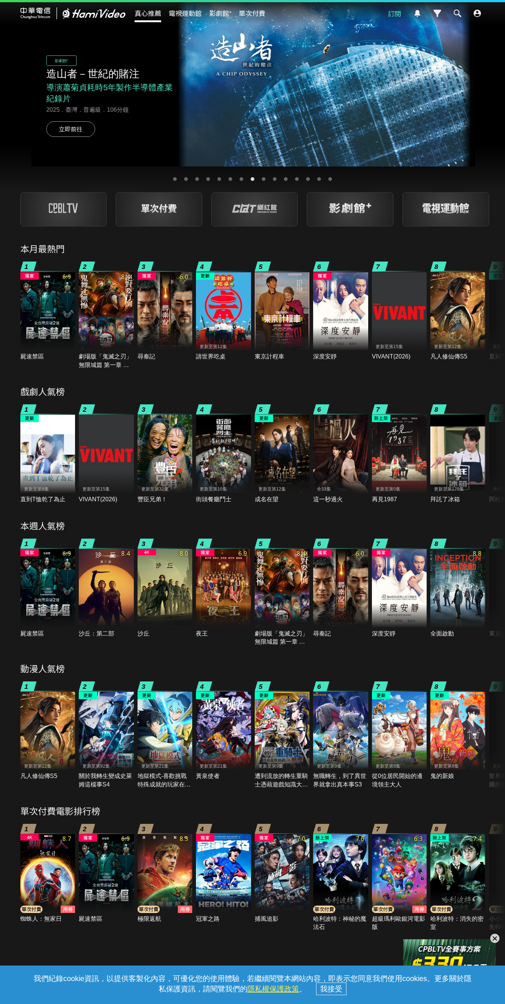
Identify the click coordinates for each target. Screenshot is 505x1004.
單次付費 (252, 13)
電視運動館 (185, 13)
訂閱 (394, 13)
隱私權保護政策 (273, 989)
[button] (175, 179)
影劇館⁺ (220, 13)
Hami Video (73, 13)
